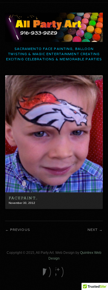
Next (93, 229)
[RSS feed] (60, 272)
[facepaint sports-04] (54, 191)
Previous (20, 229)
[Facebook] (47, 272)
